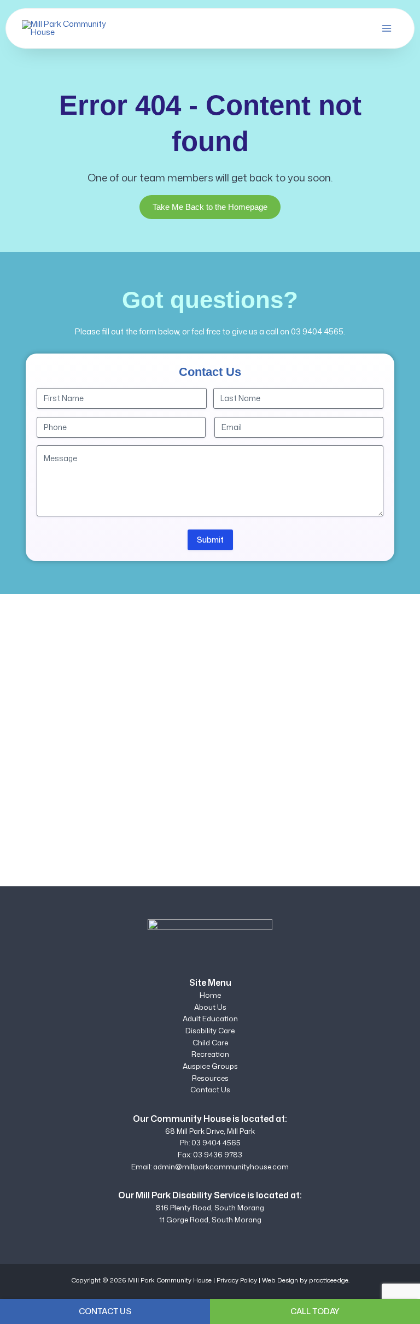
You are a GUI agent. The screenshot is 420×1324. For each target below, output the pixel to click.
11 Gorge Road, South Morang (210, 1220)
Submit (210, 539)
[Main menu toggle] (386, 28)
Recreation (210, 1054)
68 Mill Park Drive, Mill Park (210, 1131)
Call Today (315, 1311)
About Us (210, 1007)
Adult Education (210, 1018)
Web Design (280, 1280)
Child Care (210, 1043)
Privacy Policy (237, 1280)
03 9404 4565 (317, 331)
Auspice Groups (210, 1066)
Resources (210, 1078)
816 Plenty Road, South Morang (210, 1208)
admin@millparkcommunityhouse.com (221, 1167)
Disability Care (210, 1030)
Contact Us (210, 1089)
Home (210, 995)
